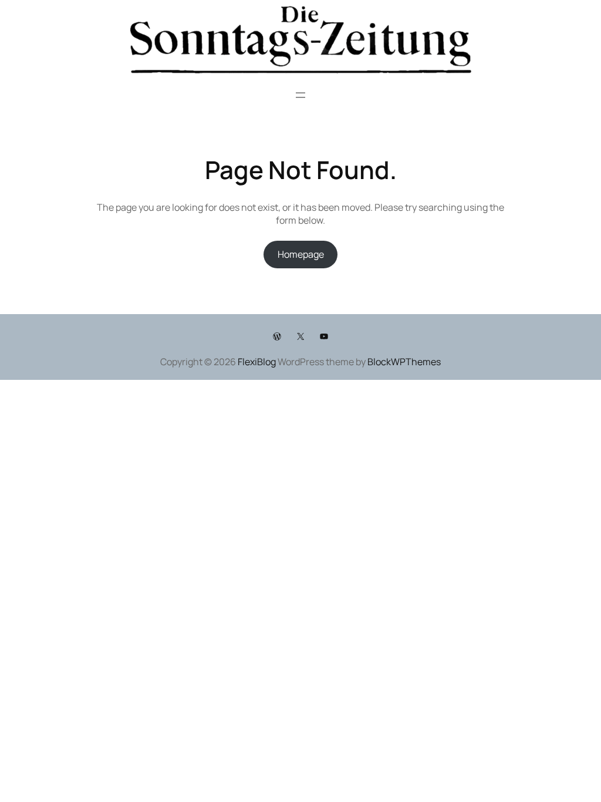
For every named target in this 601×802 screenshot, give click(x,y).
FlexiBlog (257, 361)
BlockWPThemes (404, 361)
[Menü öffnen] (300, 95)
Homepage (301, 254)
